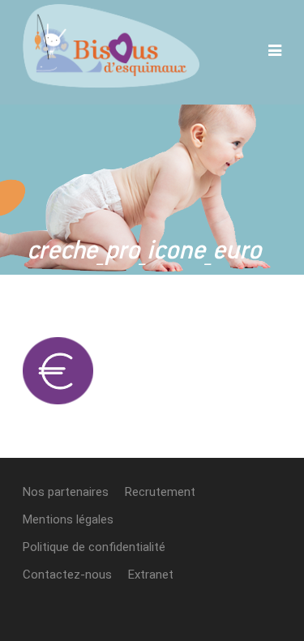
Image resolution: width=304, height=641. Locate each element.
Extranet (150, 574)
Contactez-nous (67, 574)
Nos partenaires (66, 492)
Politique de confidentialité (94, 547)
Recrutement (160, 492)
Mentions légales (68, 519)
